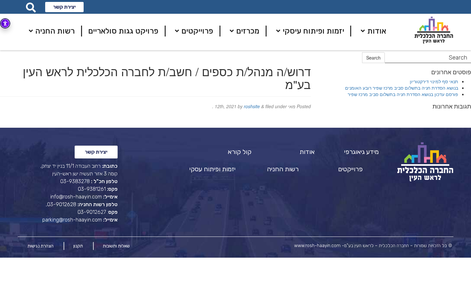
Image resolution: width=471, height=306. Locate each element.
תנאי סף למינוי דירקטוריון (434, 81)
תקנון (78, 246)
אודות (307, 152)
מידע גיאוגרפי (361, 152)
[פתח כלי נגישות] (5, 23)
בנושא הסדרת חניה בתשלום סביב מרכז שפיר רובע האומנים (401, 88)
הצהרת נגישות (41, 246)
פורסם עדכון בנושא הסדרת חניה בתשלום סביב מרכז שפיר (403, 94)
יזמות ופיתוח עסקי (212, 169)
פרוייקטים (350, 169)
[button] (64, 7)
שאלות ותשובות (116, 246)
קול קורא (240, 152)
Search (373, 57)
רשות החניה (283, 169)
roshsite (252, 106)
